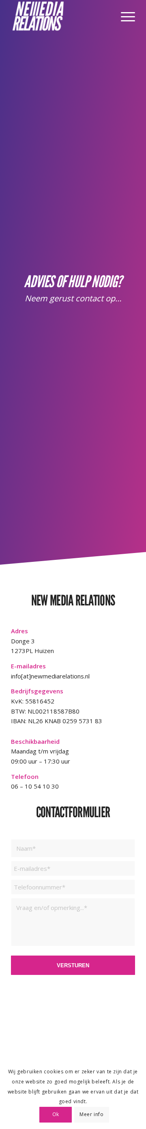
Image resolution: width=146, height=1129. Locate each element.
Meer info (91, 1114)
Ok (55, 1114)
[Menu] (124, 16)
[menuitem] (124, 16)
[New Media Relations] (60, 16)
